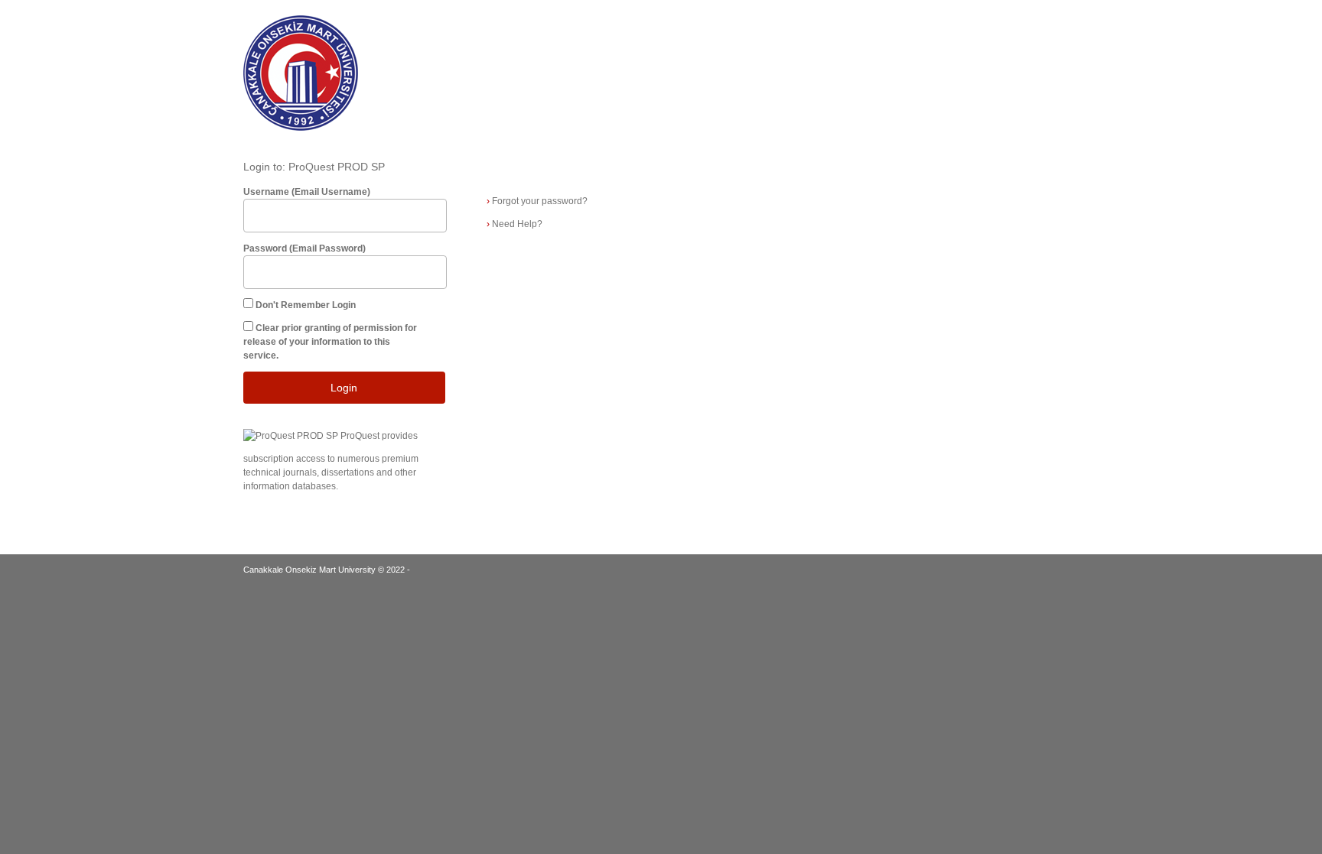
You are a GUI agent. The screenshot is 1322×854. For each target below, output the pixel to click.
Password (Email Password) (304, 248)
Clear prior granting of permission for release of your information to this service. (330, 342)
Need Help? (514, 224)
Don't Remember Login (306, 305)
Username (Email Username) (306, 192)
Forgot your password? (537, 201)
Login (343, 388)
